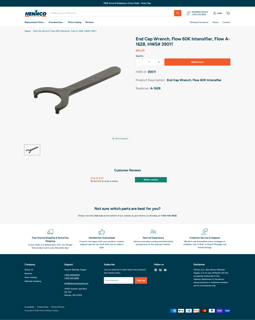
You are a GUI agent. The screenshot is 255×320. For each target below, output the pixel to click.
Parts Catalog (74, 22)
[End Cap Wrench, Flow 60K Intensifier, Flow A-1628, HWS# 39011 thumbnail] (32, 150)
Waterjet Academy (199, 22)
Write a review (151, 179)
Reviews (89, 22)
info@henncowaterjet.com (76, 283)
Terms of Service (57, 307)
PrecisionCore (56, 22)
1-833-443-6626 (199, 14)
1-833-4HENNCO (72, 275)
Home (27, 31)
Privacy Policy (42, 307)
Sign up (141, 280)
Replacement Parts (34, 22)
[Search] (177, 13)
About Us (29, 269)
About (215, 22)
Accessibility (29, 307)
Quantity (139, 56)
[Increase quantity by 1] (159, 62)
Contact (226, 22)
